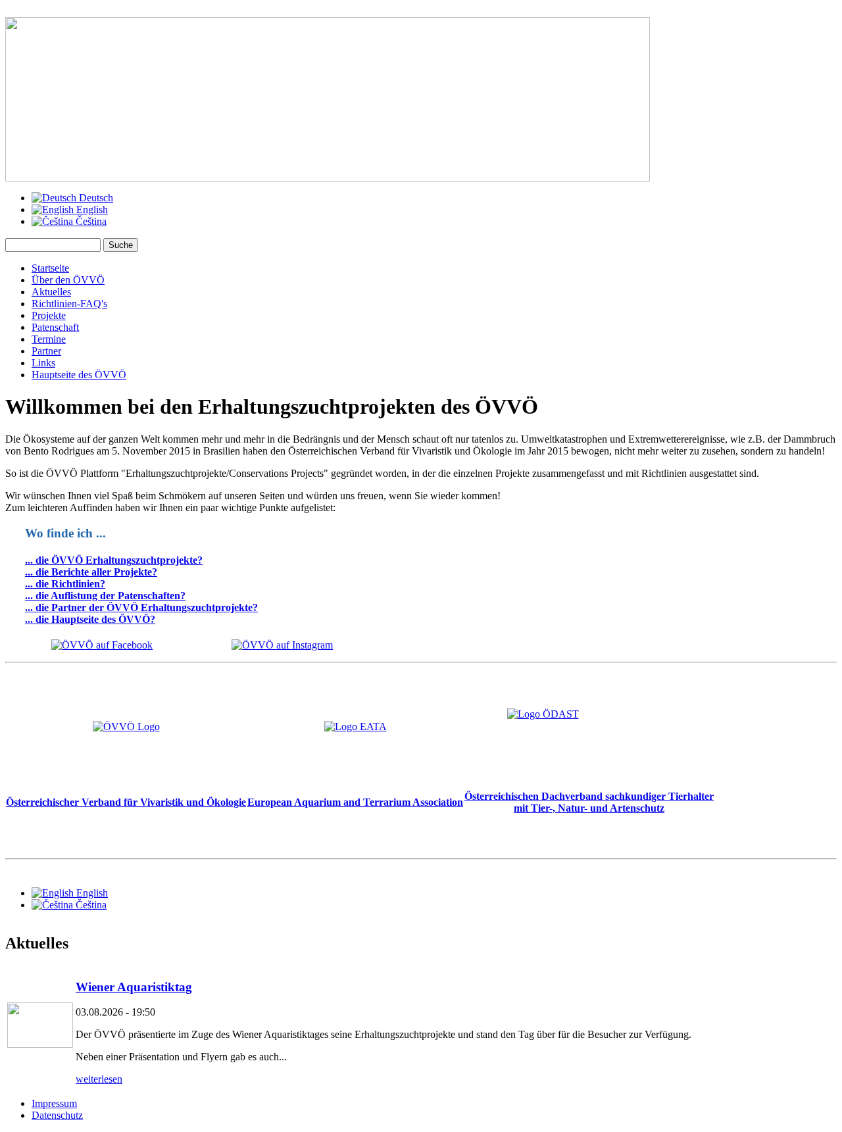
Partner (46, 351)
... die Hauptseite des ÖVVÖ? (90, 619)
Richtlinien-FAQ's (69, 303)
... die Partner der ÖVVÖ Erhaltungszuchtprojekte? (141, 607)
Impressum (54, 1103)
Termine (49, 339)
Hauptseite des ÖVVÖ (79, 374)
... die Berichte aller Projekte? (91, 572)
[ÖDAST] (589, 743)
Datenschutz (57, 1115)
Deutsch (94, 197)
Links (43, 362)
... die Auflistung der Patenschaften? (105, 595)
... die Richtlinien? (65, 583)
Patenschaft (55, 327)
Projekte (49, 315)
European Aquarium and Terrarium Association (355, 802)
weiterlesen (99, 1079)
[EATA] (355, 726)
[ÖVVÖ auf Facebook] (102, 645)
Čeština (90, 221)
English (91, 209)
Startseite (50, 268)
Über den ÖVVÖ (68, 279)
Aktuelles (51, 291)
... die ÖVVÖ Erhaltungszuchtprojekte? (114, 560)
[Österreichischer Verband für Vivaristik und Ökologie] (126, 726)
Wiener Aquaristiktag (134, 987)
